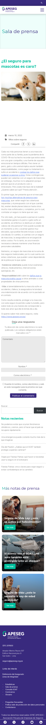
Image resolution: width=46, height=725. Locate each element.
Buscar (4, 406)
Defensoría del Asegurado (13, 674)
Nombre (22, 366)
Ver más (9, 527)
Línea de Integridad (10, 677)
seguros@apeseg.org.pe (12, 661)
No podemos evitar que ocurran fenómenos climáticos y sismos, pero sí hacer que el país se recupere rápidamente (22, 427)
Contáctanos (10, 707)
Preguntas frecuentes (14, 702)
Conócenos (10, 692)
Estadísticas (10, 684)
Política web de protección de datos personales (25, 705)
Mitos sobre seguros (18, 139)
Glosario (8, 695)
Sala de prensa (11, 687)
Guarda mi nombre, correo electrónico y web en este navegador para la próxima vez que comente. (24, 387)
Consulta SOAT (11, 689)
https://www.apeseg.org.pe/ (13, 316)
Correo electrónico (23, 375)
